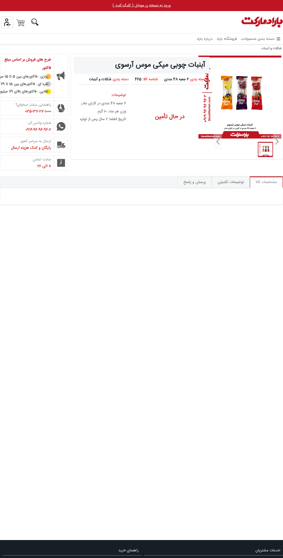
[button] (277, 141)
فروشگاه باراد (227, 38)
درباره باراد (205, 38)
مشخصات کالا (266, 182)
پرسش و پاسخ (195, 182)
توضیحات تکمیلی (231, 182)
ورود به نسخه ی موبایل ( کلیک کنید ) (141, 5)
